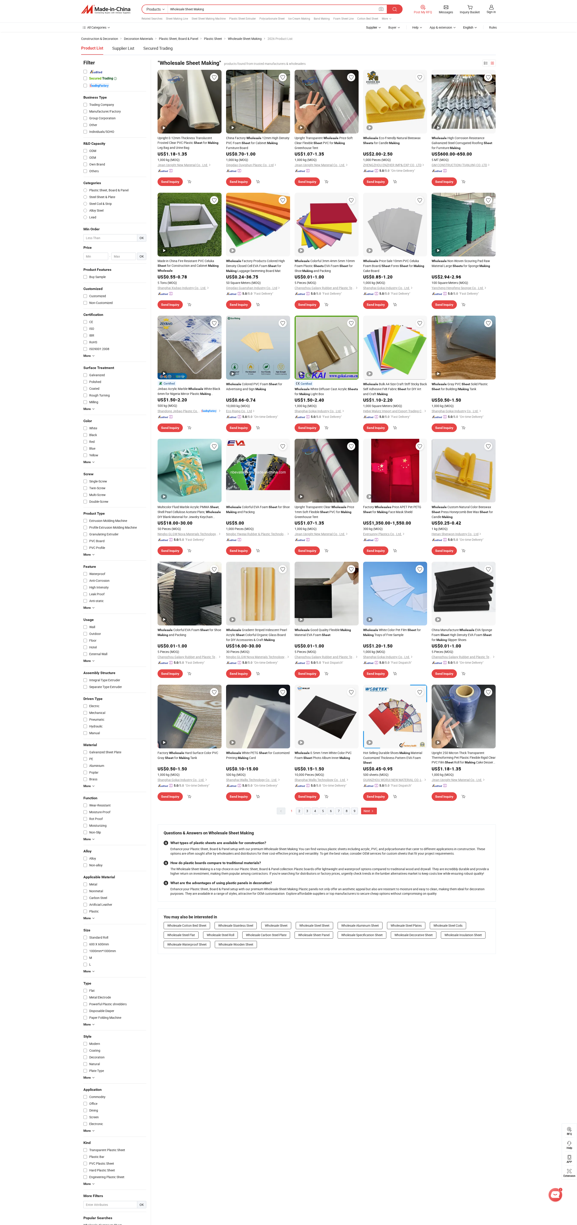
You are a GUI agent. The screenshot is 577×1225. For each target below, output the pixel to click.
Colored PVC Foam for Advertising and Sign (254, 386)
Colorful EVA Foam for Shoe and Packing (258, 509)
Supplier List (123, 48)
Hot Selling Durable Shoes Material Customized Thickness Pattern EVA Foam (392, 757)
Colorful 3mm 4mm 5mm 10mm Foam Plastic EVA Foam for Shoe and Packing (325, 266)
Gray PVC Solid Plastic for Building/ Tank (460, 386)
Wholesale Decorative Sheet (413, 935)
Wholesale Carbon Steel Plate (266, 935)
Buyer (392, 27)
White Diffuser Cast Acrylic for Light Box (326, 391)
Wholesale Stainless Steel (235, 925)
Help (415, 27)
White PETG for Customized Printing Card (258, 755)
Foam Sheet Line (343, 18)
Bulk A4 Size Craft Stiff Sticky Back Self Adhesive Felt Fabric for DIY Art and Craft (395, 389)
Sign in (491, 12)
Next (367, 811)
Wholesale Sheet (276, 925)
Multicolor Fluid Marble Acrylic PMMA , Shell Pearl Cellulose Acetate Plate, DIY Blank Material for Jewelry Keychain (189, 512)
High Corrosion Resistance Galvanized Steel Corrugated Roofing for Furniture (462, 143)
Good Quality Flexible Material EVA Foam (323, 632)
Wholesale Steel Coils (448, 925)
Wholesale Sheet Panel (314, 935)
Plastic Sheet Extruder (242, 18)
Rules (493, 27)
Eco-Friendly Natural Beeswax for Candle (392, 140)
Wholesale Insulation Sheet (463, 935)
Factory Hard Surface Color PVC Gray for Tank (188, 755)
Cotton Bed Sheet (367, 18)
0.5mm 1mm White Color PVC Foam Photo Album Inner (323, 755)
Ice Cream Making (299, 18)
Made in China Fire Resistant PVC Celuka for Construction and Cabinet (188, 265)
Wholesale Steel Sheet (314, 925)
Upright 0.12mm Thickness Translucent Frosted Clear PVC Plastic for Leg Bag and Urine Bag (188, 143)
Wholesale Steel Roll (220, 935)
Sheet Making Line (177, 18)
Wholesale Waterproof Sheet (187, 944)
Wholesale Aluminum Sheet (360, 925)
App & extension (441, 27)
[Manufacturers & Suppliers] (105, 9)
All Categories (96, 27)
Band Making (322, 18)
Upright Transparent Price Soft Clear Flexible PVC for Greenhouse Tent (324, 143)
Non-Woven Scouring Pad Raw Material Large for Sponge (461, 263)
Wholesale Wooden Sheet (235, 944)
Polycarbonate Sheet (272, 18)
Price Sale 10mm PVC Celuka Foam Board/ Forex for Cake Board (393, 266)
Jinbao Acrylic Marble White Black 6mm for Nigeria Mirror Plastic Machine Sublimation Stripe (189, 391)
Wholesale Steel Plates (406, 925)
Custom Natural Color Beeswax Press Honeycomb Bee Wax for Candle (462, 512)
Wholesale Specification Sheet (362, 935)
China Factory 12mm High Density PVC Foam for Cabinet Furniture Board (257, 143)
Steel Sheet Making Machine (209, 18)
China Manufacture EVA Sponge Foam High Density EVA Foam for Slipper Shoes (462, 635)
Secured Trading (158, 48)
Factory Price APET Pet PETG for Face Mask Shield (392, 509)
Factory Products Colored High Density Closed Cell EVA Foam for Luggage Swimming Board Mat (255, 266)
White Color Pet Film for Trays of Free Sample (392, 632)
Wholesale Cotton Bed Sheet (186, 925)
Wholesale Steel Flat (181, 935)
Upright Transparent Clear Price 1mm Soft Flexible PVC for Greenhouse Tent (324, 512)
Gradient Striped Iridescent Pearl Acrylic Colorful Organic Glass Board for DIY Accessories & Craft (256, 635)
